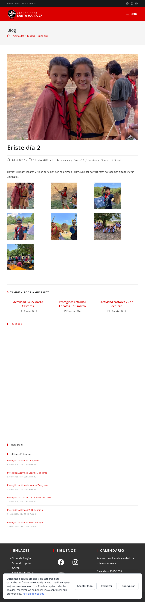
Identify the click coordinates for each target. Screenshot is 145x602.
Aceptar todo (85, 585)
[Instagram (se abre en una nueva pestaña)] (132, 3)
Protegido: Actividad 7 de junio (23, 460)
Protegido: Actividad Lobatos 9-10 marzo (72, 304)
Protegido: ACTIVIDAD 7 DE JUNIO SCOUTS (29, 497)
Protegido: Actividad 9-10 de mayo (25, 510)
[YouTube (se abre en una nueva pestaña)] (136, 3)
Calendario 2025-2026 (109, 571)
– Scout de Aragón (20, 558)
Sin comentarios (28, 464)
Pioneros (105, 160)
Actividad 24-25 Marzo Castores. (28, 304)
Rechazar (106, 585)
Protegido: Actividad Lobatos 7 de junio (27, 472)
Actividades (63, 160)
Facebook (16, 323)
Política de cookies (33, 593)
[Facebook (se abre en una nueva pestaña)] (127, 3)
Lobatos (92, 160)
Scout (117, 160)
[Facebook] (60, 562)
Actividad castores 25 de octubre (116, 304)
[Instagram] (75, 562)
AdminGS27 (18, 160)
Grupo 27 (79, 160)
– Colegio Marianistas (22, 572)
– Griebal (15, 568)
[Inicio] (8, 35)
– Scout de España (20, 563)
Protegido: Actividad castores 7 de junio (27, 485)
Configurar (128, 585)
